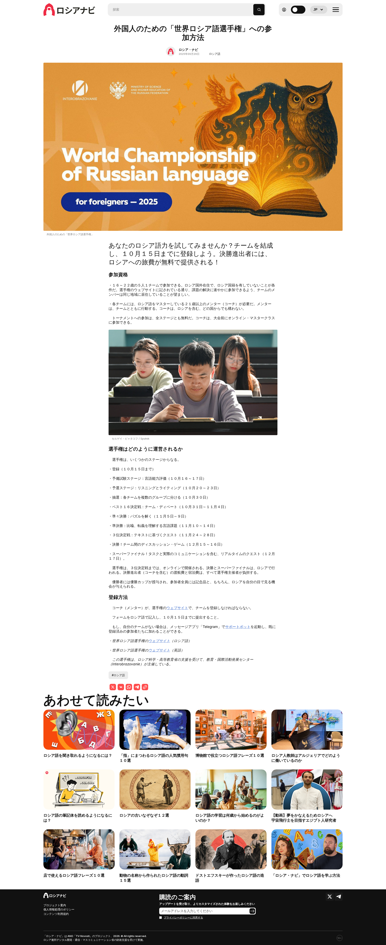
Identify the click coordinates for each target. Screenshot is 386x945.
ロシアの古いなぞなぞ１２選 (144, 815)
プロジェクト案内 (54, 905)
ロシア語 (214, 53)
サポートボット (237, 627)
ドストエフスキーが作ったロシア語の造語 (229, 878)
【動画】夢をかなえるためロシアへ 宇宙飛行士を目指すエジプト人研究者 (305, 818)
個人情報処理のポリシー (58, 909)
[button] (250, 8)
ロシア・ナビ (188, 50)
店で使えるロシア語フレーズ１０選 (74, 875)
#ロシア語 (118, 675)
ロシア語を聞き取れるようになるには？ (77, 755)
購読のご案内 (177, 897)
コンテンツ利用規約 (56, 913)
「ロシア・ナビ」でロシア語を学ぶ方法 (305, 875)
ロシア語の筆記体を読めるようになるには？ (77, 818)
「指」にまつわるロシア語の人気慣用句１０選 (153, 758)
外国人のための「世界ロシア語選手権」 (70, 234)
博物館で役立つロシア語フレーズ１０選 (229, 755)
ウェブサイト (177, 608)
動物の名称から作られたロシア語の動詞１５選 (153, 878)
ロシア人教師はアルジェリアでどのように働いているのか (305, 758)
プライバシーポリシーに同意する (183, 917)
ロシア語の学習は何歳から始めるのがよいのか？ (229, 818)
